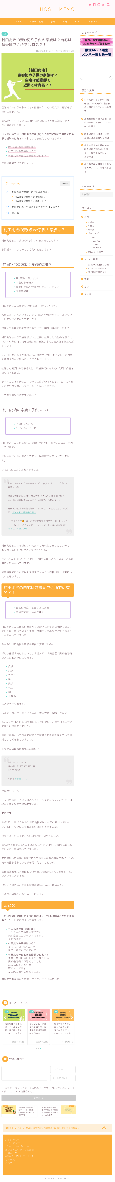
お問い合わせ (12, 1139)
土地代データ (21, 778)
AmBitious (96, 247)
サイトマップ (93, 21)
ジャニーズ (93, 233)
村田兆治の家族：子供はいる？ (30, 200)
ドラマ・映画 (36, 21)
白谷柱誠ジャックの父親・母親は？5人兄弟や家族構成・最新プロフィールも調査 (97, 105)
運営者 (8, 1162)
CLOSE (65, 183)
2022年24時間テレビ (98, 264)
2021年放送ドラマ (97, 272)
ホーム (18, 21)
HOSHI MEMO (57, 9)
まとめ (15, 213)
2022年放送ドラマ (97, 268)
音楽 (52, 21)
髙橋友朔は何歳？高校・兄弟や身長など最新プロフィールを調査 (97, 122)
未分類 (87, 294)
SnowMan (95, 241)
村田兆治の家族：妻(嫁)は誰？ (30, 196)
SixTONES (95, 244)
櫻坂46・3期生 (95, 252)
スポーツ (92, 222)
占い (76, 21)
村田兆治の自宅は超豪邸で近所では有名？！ (36, 207)
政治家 (91, 229)
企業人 (91, 226)
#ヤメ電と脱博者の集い (24, 512)
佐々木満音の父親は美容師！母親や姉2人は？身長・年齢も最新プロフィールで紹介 (97, 151)
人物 (64, 21)
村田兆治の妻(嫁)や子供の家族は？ (31, 191)
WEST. (94, 237)
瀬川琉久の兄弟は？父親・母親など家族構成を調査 (97, 135)
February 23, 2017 (18, 528)
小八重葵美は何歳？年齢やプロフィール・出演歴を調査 (97, 168)
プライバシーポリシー (17, 1146)
